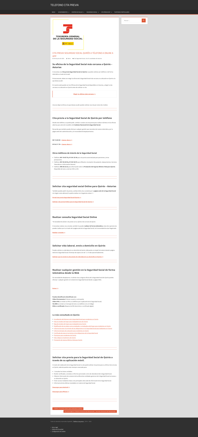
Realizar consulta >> (58, 232)
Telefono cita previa (64, 5)
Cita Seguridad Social (79, 58)
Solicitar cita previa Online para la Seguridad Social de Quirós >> (73, 202)
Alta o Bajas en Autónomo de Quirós (65, 338)
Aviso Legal (55, 427)
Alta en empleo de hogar (61, 321)
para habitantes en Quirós (104, 328)
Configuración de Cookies (58, 431)
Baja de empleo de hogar (61, 324)
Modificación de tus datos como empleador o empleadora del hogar (74, 326)
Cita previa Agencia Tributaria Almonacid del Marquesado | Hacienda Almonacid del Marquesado (89, 412)
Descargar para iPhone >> (60, 391)
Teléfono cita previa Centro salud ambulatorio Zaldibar (68, 409)
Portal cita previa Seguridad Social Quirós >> (66, 197)
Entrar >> (55, 288)
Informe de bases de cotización (63, 331)
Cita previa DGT (105, 12)
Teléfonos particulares (121, 12)
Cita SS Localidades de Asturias (94, 58)
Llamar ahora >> (67, 140)
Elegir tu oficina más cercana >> (84, 94)
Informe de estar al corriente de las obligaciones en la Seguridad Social (75, 328)
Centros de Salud (77, 12)
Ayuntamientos (63, 12)
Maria (69, 58)
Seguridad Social (92, 12)
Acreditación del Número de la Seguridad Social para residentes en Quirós (76, 319)
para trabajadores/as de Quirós (78, 321)
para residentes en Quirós (103, 326)
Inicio (53, 12)
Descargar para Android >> (61, 387)
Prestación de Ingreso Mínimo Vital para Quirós (68, 340)
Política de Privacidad (57, 429)
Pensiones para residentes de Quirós (65, 335)
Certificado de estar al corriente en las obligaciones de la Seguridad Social (76, 333)
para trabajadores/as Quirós (77, 324)
